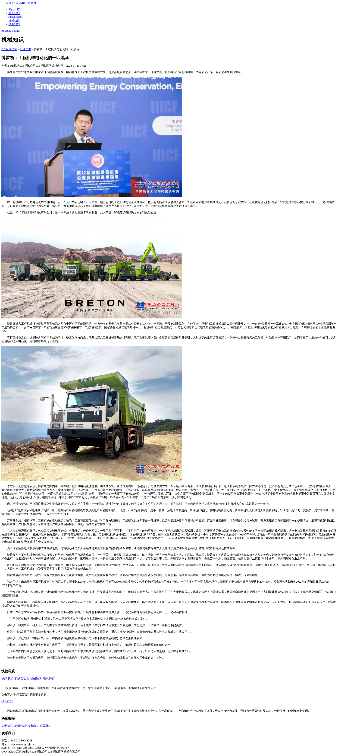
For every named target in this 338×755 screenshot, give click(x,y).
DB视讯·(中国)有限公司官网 (18, 3)
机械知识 (14, 20)
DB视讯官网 (9, 49)
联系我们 (14, 24)
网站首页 (14, 9)
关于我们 (14, 13)
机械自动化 (15, 16)
